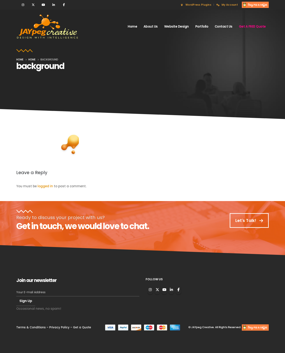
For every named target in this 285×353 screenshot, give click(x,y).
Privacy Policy (59, 327)
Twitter (157, 289)
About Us (151, 26)
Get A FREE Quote (252, 26)
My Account (230, 4)
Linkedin (171, 289)
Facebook (178, 289)
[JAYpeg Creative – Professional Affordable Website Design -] (47, 27)
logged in (45, 186)
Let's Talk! (246, 220)
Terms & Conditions (31, 327)
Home (132, 26)
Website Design (176, 26)
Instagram (150, 289)
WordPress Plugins (198, 4)
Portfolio (201, 26)
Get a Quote (82, 327)
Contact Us (223, 26)
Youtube (164, 289)
